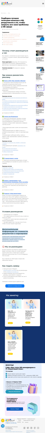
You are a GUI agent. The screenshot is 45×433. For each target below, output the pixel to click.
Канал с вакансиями (10, 180)
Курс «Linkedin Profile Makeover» (12, 342)
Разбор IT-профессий (8, 173)
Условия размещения (8, 37)
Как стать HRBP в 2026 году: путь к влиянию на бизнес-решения (40, 59)
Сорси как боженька (11, 116)
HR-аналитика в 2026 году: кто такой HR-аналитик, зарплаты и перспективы (39, 76)
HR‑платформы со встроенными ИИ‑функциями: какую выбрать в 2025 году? (40, 94)
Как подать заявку (8, 44)
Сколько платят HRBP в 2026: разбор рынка (39, 43)
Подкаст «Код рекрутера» (12, 193)
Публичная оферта (8, 430)
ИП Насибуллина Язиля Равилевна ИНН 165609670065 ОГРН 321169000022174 (11, 427)
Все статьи (3, 13)
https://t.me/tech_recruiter (9, 270)
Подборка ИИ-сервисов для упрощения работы (15, 105)
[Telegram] (2, 426)
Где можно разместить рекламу (11, 35)
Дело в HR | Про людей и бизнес (14, 81)
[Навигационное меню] (43, 3)
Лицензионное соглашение (30, 430)
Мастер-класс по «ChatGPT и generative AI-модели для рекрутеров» (29, 313)
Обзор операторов (8, 151)
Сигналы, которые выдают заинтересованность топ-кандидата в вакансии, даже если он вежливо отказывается (15, 102)
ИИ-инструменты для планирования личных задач (40, 128)
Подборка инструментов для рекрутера (13, 170)
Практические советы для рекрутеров (13, 169)
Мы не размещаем (8, 42)
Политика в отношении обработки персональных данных (14, 431)
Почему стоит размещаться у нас (11, 34)
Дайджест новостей (8, 167)
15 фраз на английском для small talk (12, 106)
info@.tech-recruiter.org (12, 272)
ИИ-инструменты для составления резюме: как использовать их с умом (40, 111)
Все (9, 13)
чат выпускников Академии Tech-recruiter (15, 181)
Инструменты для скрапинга (10, 150)
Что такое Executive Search (10, 148)
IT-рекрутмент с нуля (11, 158)
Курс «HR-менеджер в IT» (12, 311)
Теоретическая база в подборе (11, 172)
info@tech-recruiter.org (10, 422)
